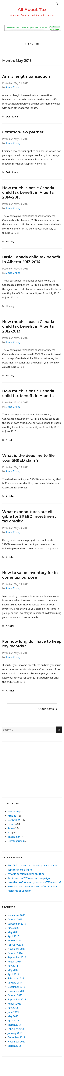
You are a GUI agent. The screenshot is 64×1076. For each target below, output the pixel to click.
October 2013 (15, 995)
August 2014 (14, 961)
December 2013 (16, 986)
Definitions (12, 116)
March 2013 (14, 1024)
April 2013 (13, 1020)
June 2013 (13, 1012)
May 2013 (13, 1016)
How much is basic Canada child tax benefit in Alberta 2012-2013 (28, 326)
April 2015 (13, 936)
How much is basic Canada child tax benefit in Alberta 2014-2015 (28, 193)
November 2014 (16, 949)
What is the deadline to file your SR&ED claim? (28, 457)
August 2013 (14, 1003)
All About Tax (32, 9)
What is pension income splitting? (27, 874)
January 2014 (15, 982)
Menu (29, 43)
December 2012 (16, 1037)
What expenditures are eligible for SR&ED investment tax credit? (29, 516)
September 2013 (17, 999)
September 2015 (17, 923)
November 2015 (16, 915)
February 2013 (16, 1029)
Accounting (14, 811)
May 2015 (13, 932)
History (10, 241)
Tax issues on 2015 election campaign (29, 878)
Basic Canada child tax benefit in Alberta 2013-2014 (31, 259)
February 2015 (16, 944)
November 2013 (16, 991)
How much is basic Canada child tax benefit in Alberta (28, 393)
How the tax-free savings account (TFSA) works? (34, 882)
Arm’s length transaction (26, 76)
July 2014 (13, 965)
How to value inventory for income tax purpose (30, 575)
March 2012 (14, 1045)
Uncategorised (16, 841)
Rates (11, 828)
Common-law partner (22, 132)
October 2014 (15, 953)
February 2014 (16, 978)
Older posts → (47, 709)
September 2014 (17, 957)
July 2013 (13, 1008)
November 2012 (16, 1041)
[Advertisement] (27, 767)
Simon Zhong (13, 87)
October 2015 (15, 919)
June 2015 (13, 928)
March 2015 (14, 940)
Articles (10, 440)
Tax (10, 832)
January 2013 (15, 1033)
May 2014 (13, 970)
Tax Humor (14, 836)
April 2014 (13, 974)
